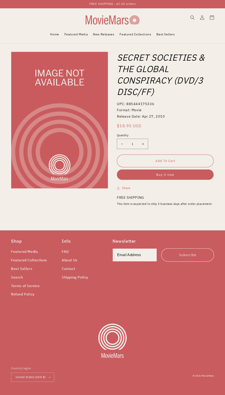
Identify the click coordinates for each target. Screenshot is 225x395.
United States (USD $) (30, 377)
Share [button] (126, 188)
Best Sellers (21, 268)
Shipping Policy (75, 277)
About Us (70, 260)
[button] (192, 17)
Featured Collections (29, 260)
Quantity (122, 135)
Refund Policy (22, 294)
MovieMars (208, 375)
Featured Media (24, 251)
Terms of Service (25, 286)
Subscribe (187, 255)
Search (17, 277)
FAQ (65, 251)
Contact (68, 268)
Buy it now (165, 175)
